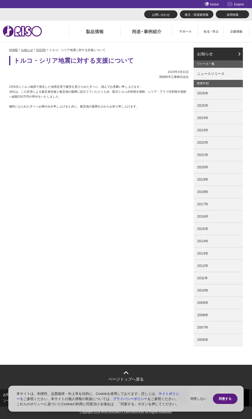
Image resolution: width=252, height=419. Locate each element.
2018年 (202, 192)
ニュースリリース (211, 74)
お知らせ (27, 50)
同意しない (198, 399)
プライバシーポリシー (130, 399)
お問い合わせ (161, 15)
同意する (225, 399)
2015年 (202, 229)
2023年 (41, 50)
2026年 (202, 93)
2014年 (202, 241)
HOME (13, 50)
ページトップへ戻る (126, 379)
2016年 (202, 216)
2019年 (202, 179)
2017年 (202, 204)
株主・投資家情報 (196, 15)
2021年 (202, 155)
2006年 (202, 340)
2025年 (202, 105)
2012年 (202, 266)
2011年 (202, 278)
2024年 (202, 118)
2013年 (202, 253)
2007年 (202, 327)
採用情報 (232, 15)
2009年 (202, 303)
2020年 (202, 167)
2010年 (202, 290)
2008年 (202, 315)
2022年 (202, 142)
